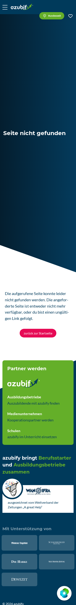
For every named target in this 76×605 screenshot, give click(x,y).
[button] (51, 15)
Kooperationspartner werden (30, 420)
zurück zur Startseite (38, 333)
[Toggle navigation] (4, 7)
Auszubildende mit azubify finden (33, 403)
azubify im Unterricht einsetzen (32, 437)
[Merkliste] (70, 16)
